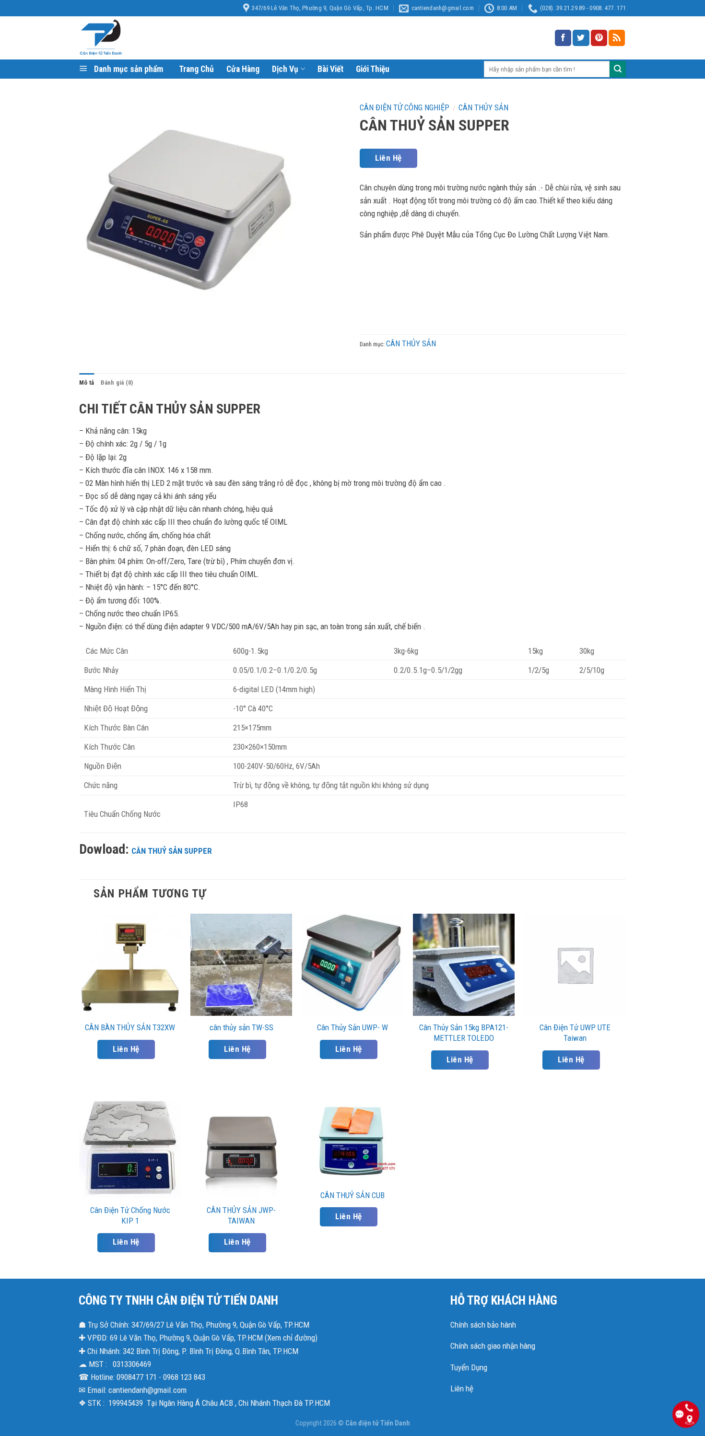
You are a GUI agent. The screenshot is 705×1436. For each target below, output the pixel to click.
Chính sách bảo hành (483, 1325)
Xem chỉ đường (291, 1337)
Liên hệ (461, 1388)
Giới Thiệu (372, 69)
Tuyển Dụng (468, 1367)
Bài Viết (330, 69)
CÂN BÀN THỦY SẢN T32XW (130, 1027)
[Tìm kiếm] (618, 69)
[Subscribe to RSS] (617, 38)
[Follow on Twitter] (581, 38)
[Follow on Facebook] (563, 38)
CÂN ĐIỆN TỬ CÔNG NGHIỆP (404, 107)
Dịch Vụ (285, 69)
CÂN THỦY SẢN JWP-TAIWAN (241, 1215)
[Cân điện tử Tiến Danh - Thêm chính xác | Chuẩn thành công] (175, 37)
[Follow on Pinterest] (599, 38)
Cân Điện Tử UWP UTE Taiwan (575, 1033)
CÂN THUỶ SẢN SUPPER (171, 851)
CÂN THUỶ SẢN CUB (352, 1195)
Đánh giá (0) (117, 382)
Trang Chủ (196, 69)
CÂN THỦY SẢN (483, 107)
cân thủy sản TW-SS (241, 1027)
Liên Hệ (388, 158)
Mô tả (86, 382)
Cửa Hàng (242, 69)
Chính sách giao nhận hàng (492, 1346)
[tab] (86, 382)
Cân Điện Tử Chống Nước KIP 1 (130, 1215)
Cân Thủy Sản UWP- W (352, 1027)
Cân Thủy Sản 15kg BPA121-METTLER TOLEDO (463, 1033)
